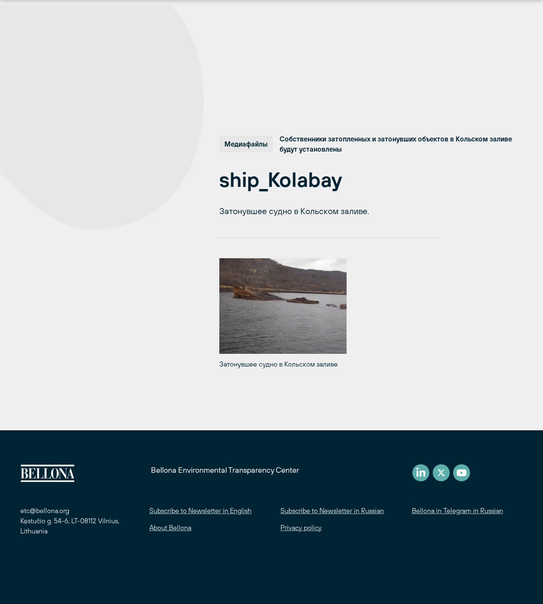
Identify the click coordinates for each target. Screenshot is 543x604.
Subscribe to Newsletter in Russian (332, 510)
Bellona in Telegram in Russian (457, 510)
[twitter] (441, 472)
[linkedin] (420, 472)
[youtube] (461, 472)
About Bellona (170, 527)
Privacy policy (301, 527)
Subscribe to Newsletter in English (200, 510)
